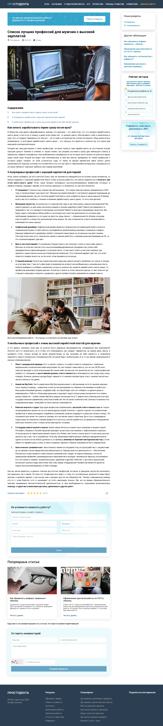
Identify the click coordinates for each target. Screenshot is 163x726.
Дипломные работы (54, 710)
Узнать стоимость (95, 19)
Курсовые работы (53, 713)
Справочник (132, 4)
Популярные (15, 40)
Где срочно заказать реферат (93, 717)
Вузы (47, 4)
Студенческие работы (74, 4)
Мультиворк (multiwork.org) (138, 103)
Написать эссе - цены (90, 721)
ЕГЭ (88, 4)
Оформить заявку (53, 698)
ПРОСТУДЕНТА (18, 692)
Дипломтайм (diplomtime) (137, 97)
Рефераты (50, 721)
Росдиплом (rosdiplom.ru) (138, 91)
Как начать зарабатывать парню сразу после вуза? (35, 112)
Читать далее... (17, 615)
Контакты (50, 706)
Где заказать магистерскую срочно (96, 702)
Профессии (97, 4)
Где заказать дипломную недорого (96, 698)
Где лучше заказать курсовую (94, 710)
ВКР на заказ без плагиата (92, 706)
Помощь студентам (114, 4)
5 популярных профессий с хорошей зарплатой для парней (38, 117)
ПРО (18, 4)
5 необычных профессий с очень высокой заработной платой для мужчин (45, 122)
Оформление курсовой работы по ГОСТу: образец (83, 599)
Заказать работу (147, 4)
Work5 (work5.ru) (134, 114)
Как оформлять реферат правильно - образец (28, 599)
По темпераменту (132, 25)
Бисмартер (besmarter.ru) (137, 109)
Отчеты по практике (54, 717)
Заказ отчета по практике (92, 713)
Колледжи (57, 4)
